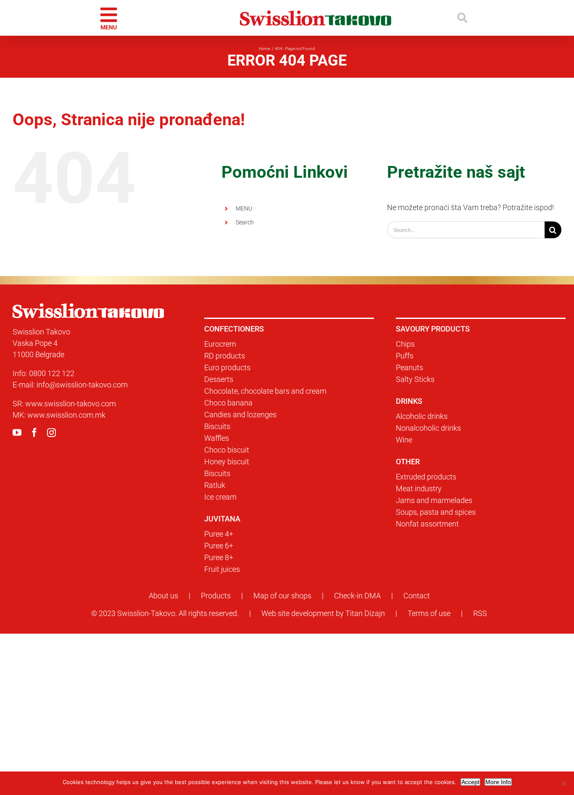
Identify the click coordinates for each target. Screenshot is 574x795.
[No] (563, 783)
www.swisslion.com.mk (66, 415)
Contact (416, 595)
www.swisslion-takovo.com (70, 403)
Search (245, 222)
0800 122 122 (51, 373)
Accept (470, 782)
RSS (480, 613)
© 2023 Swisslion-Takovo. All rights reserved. (165, 613)
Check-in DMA (357, 595)
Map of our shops (282, 595)
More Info (498, 782)
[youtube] (17, 432)
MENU (244, 208)
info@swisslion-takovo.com (82, 384)
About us (163, 595)
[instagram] (51, 432)
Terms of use (429, 613)
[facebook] (34, 432)
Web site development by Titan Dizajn (323, 613)
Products (216, 595)
